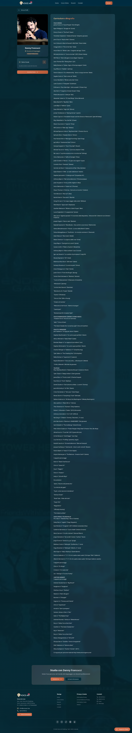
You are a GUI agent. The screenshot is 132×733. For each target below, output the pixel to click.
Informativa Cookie (81, 702)
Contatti (80, 3)
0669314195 (102, 699)
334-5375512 (23, 711)
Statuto (79, 704)
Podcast (59, 704)
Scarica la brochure (26, 714)
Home (57, 3)
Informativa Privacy (82, 697)
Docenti (73, 3)
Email (100, 701)
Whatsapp (101, 703)
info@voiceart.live (25, 708)
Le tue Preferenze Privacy (83, 699)
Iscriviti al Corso (31, 72)
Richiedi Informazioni (73, 679)
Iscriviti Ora (56, 679)
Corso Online (65, 3)
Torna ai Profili (24, 10)
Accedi (109, 3)
